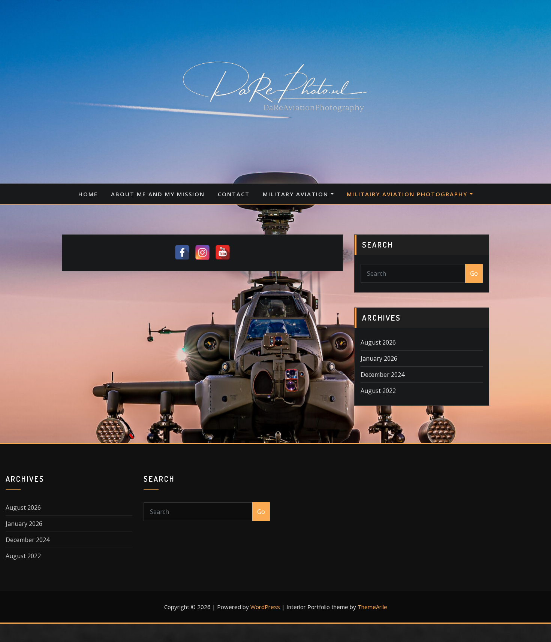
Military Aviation (297, 194)
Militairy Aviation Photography (408, 194)
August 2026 (378, 342)
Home (88, 194)
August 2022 (378, 391)
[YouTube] (222, 252)
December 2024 (382, 374)
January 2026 (379, 358)
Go (474, 273)
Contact (234, 194)
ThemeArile (372, 607)
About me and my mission (158, 194)
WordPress (265, 607)
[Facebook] (182, 252)
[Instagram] (202, 252)
